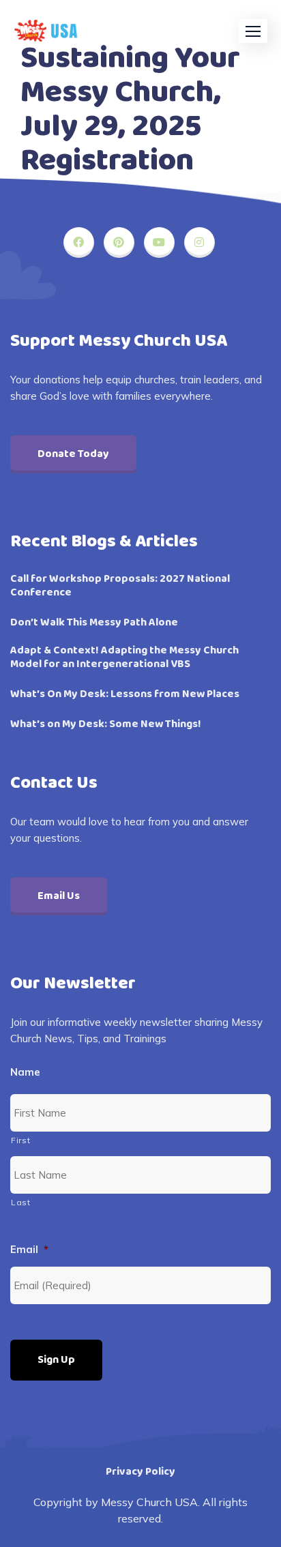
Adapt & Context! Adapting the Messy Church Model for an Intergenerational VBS (124, 657)
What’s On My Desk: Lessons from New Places (124, 694)
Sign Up (56, 1359)
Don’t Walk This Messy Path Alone (94, 623)
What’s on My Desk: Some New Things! (105, 724)
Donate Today (73, 453)
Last (21, 1202)
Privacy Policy (140, 1471)
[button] (253, 31)
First (20, 1140)
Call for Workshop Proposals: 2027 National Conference (120, 586)
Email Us (59, 895)
